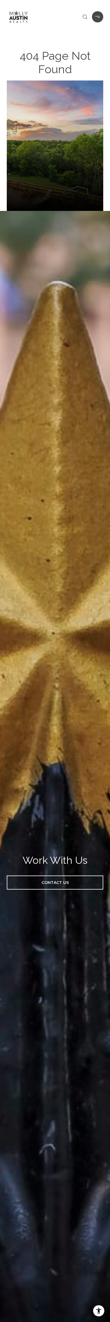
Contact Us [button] (55, 882)
